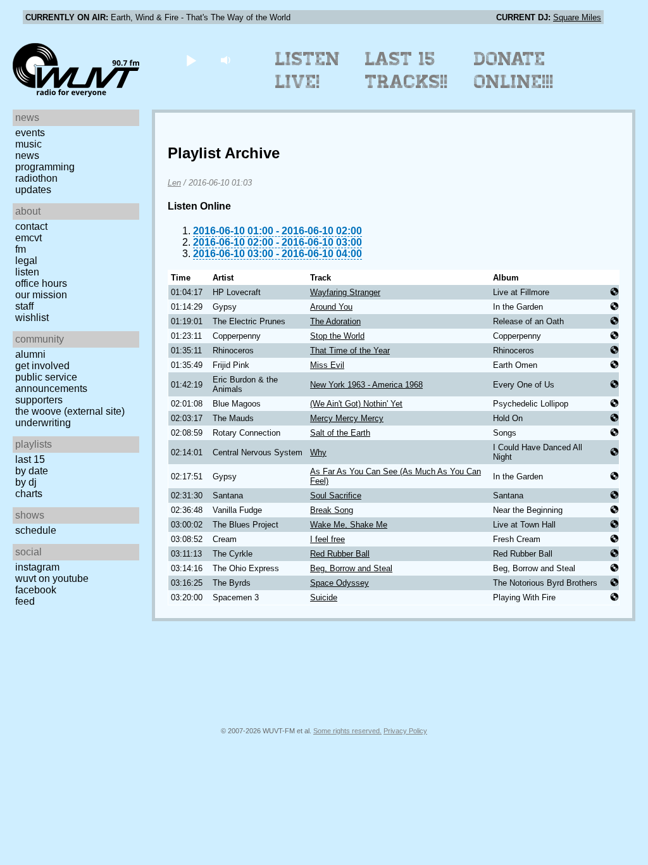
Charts (28, 493)
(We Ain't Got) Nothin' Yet (356, 403)
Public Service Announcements (51, 383)
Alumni (30, 354)
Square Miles (577, 17)
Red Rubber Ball (340, 554)
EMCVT (28, 237)
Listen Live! (307, 70)
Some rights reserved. (347, 731)
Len (174, 182)
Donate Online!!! (514, 70)
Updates (33, 189)
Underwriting (43, 422)
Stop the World (337, 336)
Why (318, 452)
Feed (25, 601)
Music (28, 144)
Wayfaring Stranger (345, 292)
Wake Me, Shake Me (348, 524)
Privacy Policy (405, 731)
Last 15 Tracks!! (406, 70)
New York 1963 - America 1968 (366, 384)
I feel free (327, 539)
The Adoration (335, 321)
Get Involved (42, 365)
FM (20, 249)
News (27, 155)
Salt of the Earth (340, 433)
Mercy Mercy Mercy (346, 418)
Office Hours (41, 283)
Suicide (323, 597)
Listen (27, 272)
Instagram (37, 567)
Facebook (35, 589)
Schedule (35, 530)
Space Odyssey (339, 583)
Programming (45, 166)
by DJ (26, 482)
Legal (26, 260)
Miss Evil (327, 365)
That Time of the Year (350, 350)
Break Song (331, 510)
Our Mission (41, 294)
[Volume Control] (227, 60)
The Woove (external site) (70, 411)
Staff (24, 306)
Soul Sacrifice (335, 495)
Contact (31, 226)
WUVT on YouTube (52, 578)
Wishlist (32, 317)
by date (31, 470)
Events (30, 132)
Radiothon (36, 178)
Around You (331, 307)
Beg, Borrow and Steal (351, 568)
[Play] (191, 60)
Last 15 (30, 459)
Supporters (39, 400)
